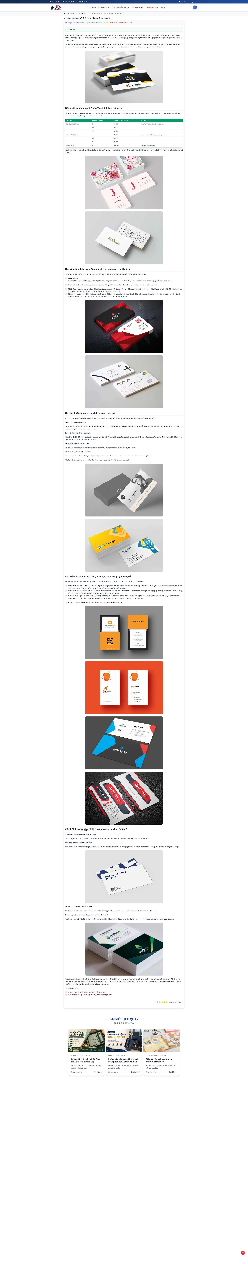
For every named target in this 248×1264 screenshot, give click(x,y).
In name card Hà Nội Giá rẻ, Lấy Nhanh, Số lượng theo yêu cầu (90, 995)
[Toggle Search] (195, 7)
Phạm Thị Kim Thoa (79, 22)
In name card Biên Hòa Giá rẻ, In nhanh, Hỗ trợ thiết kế (87, 992)
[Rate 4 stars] (164, 1002)
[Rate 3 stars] (162, 1002)
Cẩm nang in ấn (82, 13)
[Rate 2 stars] (160, 1002)
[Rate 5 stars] (167, 1002)
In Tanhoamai (70, 13)
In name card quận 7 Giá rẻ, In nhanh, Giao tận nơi (106, 13)
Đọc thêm (97, 1072)
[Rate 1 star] (157, 1002)
